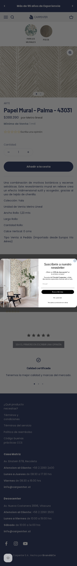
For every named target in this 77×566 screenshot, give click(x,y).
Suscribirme (57, 292)
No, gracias (57, 297)
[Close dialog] (75, 261)
